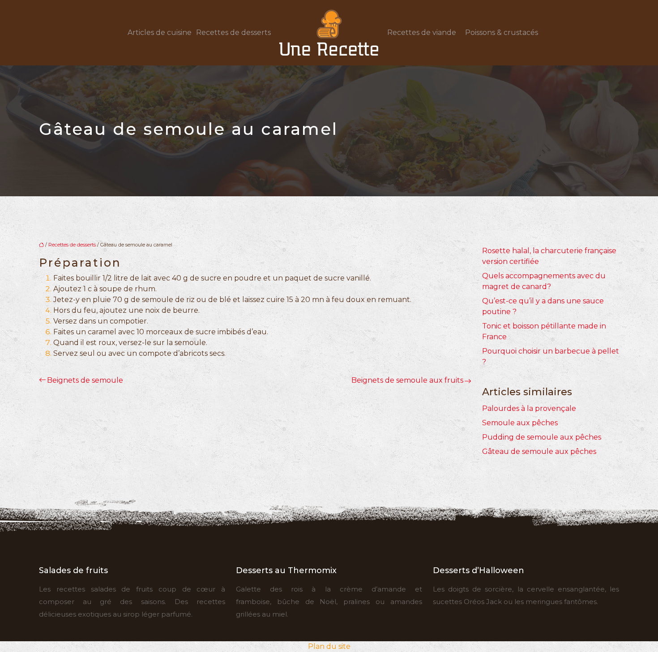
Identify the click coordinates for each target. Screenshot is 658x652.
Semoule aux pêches (520, 423)
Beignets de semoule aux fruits (407, 380)
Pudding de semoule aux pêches (541, 437)
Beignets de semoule (85, 380)
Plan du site (329, 646)
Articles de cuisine (160, 32)
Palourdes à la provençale (529, 408)
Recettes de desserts (233, 32)
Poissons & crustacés (501, 32)
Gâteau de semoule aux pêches (539, 451)
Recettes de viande (421, 32)
